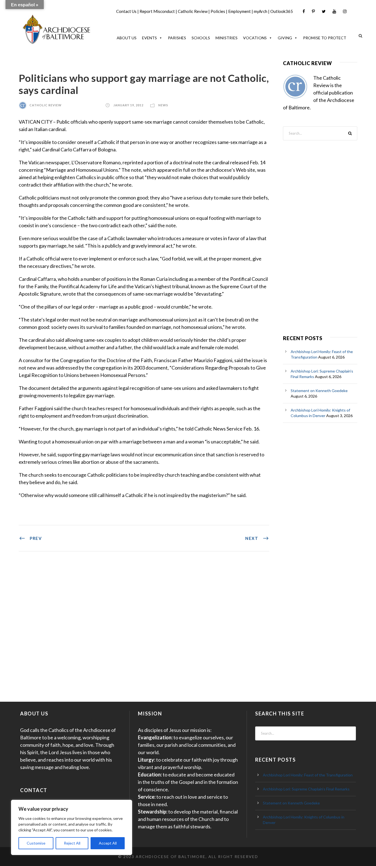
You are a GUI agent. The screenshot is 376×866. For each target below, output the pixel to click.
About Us (127, 37)
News (163, 105)
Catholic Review (193, 11)
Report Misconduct (157, 11)
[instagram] (345, 11)
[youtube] (334, 11)
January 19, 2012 (128, 105)
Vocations (255, 37)
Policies (218, 11)
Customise (36, 843)
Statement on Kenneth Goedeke (319, 390)
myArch (260, 11)
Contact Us (126, 11)
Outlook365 (281, 11)
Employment (239, 11)
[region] (71, 827)
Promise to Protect (324, 37)
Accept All (108, 843)
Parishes (177, 37)
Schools (201, 37)
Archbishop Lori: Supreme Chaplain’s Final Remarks (306, 789)
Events (149, 37)
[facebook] (304, 11)
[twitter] (324, 11)
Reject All (72, 843)
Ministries (227, 37)
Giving (285, 37)
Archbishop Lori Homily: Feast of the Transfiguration (308, 775)
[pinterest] (313, 11)
